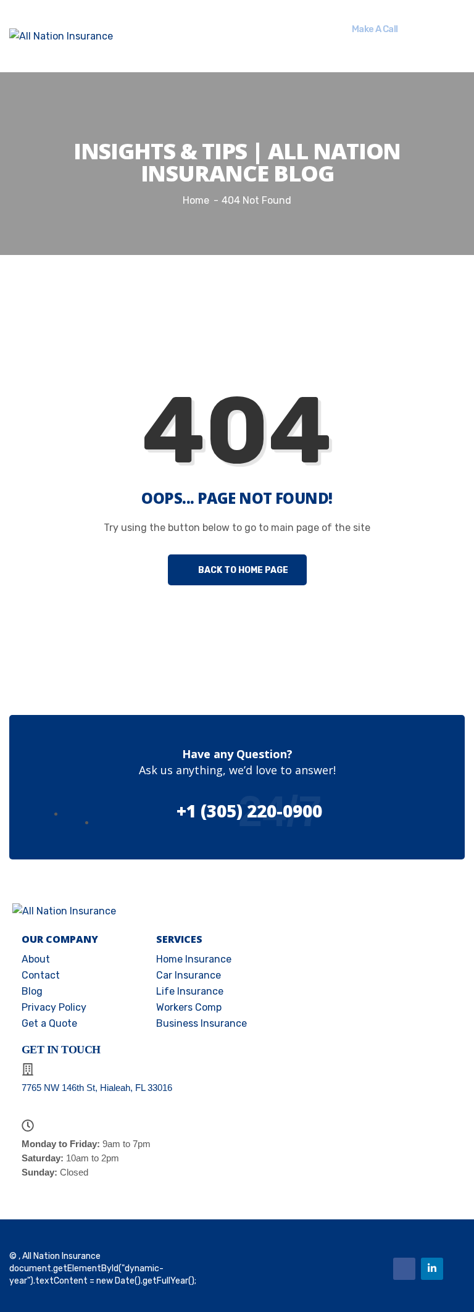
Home (196, 200)
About (36, 959)
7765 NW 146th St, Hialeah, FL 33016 (97, 1087)
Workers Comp (189, 1007)
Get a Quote (49, 1023)
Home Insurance (193, 959)
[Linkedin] (432, 1269)
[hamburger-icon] (247, 36)
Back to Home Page (242, 570)
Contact (41, 975)
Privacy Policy (54, 1007)
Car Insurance (188, 975)
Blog (32, 991)
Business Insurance (201, 1023)
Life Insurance (189, 991)
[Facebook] (404, 1269)
